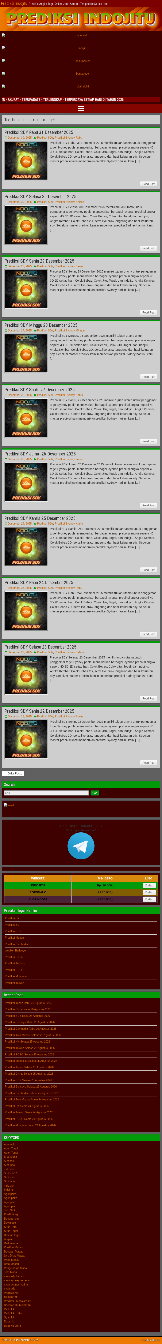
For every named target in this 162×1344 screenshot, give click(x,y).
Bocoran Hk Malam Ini (17, 1305)
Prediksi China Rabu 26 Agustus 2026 (28, 1009)
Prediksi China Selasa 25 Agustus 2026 (29, 1073)
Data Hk (9, 1321)
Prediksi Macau (14, 937)
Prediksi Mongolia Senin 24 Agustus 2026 (30, 1125)
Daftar (149, 885)
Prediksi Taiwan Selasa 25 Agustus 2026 (30, 1048)
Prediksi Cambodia (16, 944)
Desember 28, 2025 (20, 266)
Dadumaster (11, 1243)
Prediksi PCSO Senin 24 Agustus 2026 (29, 1118)
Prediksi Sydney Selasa (69, 201)
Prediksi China (14, 957)
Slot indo (9, 1165)
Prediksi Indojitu (14, 3)
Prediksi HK (12, 918)
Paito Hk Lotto (13, 1313)
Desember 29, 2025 (20, 201)
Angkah (8, 1239)
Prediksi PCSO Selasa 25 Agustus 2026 (29, 1054)
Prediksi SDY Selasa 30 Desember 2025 (40, 196)
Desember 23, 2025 (20, 587)
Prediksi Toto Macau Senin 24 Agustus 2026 (32, 1099)
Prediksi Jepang (14, 963)
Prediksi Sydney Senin (69, 266)
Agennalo (9, 1144)
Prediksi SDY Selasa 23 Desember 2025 (40, 647)
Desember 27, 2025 (20, 330)
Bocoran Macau (13, 1251)
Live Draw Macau (14, 1255)
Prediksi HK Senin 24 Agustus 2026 (27, 1106)
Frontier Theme (151, 1340)
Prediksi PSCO (14, 970)
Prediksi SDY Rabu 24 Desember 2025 (38, 582)
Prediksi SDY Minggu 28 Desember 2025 (40, 325)
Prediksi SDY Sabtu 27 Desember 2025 (39, 389)
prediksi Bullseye (15, 950)
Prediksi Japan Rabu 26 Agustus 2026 (28, 1003)
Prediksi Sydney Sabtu (69, 395)
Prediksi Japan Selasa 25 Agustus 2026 (29, 1067)
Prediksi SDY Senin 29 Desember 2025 (39, 261)
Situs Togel (11, 1230)
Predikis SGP (13, 924)
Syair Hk (9, 1317)
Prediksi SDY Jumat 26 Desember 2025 (40, 454)
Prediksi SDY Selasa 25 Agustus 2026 (28, 1080)
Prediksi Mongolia (16, 976)
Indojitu (8, 1189)
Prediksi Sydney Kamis (69, 523)
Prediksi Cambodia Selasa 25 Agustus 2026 (31, 1093)
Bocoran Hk (11, 1296)
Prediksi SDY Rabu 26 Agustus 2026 (27, 1015)
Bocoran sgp (11, 1218)
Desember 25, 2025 (20, 459)
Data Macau (11, 1263)
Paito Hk (9, 1309)
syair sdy (9, 1288)
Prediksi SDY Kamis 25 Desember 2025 (40, 518)
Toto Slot (9, 1210)
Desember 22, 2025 (20, 652)
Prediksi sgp (11, 1214)
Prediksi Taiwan (14, 982)
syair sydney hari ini (16, 1284)
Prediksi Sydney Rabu (68, 137)
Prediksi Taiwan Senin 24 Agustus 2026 (29, 1112)
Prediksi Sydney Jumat (69, 459)
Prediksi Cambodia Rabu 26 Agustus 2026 (30, 1028)
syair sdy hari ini (14, 1276)
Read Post (148, 183)
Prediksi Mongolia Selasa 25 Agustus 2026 (31, 1060)
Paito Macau (11, 1259)
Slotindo (9, 1161)
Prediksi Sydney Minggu (70, 330)
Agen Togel (11, 1148)
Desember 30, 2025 (20, 137)
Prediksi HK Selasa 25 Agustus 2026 (27, 1041)
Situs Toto (10, 1226)
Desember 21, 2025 (20, 716)
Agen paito (10, 1198)
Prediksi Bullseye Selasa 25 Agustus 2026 (31, 1086)
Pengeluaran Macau (16, 1268)
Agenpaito (10, 1193)
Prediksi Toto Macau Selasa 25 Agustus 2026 (33, 1035)
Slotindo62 (10, 1156)
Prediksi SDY (45, 137)
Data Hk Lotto (12, 1325)
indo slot (9, 1169)
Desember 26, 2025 (20, 395)
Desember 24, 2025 (20, 523)
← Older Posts (13, 773)
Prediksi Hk (11, 1292)
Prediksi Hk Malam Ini (17, 1301)
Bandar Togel (12, 1235)
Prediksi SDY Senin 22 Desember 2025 (39, 711)
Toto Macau (11, 1272)
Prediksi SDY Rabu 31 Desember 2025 (38, 132)
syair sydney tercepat (17, 1280)
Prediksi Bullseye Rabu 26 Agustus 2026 (30, 1022)
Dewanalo (10, 1222)
